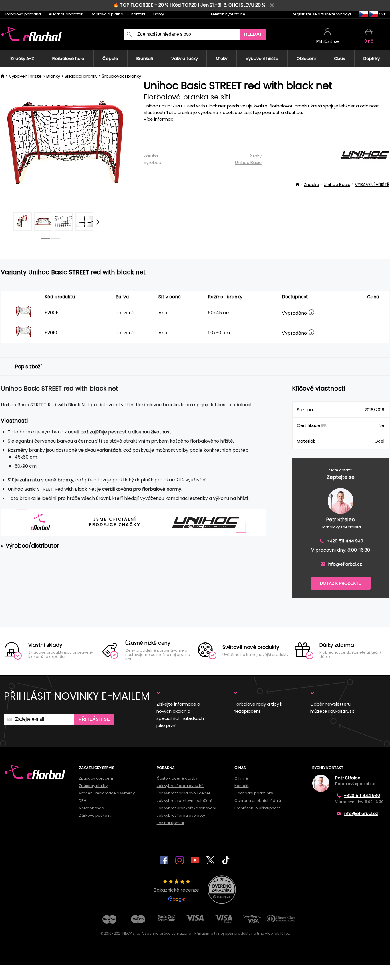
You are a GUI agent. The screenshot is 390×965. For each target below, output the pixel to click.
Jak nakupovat (170, 823)
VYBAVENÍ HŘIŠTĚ (372, 184)
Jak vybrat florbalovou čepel (183, 793)
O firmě (241, 778)
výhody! (343, 14)
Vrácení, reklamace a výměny (107, 793)
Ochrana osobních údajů (257, 800)
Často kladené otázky (177, 778)
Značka (311, 184)
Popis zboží (28, 366)
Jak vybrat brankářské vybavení (186, 808)
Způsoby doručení (96, 778)
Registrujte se (304, 14)
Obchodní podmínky (253, 793)
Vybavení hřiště (25, 76)
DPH (82, 800)
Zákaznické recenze (176, 890)
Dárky (158, 14)
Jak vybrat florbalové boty (181, 815)
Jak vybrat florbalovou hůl (180, 785)
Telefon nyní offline (227, 14)
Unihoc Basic (248, 162)
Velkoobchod (91, 808)
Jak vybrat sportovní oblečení (184, 800)
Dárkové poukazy (95, 815)
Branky (53, 76)
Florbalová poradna (22, 14)
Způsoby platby (93, 785)
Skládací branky (81, 76)
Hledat (253, 34)
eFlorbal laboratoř (66, 14)
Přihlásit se (94, 719)
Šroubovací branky (121, 76)
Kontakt (138, 14)
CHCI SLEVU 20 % (246, 5)
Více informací (159, 119)
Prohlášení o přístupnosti (257, 808)
